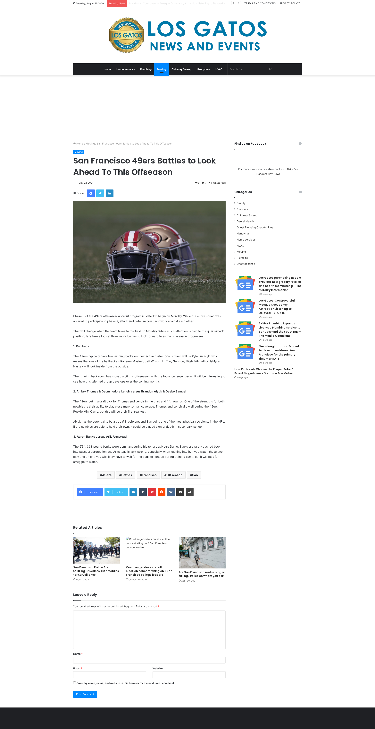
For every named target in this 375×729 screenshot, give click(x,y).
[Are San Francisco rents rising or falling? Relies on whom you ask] (202, 552)
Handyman (203, 69)
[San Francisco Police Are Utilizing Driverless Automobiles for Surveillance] (96, 550)
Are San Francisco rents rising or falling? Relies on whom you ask (202, 574)
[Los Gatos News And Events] (187, 35)
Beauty (241, 203)
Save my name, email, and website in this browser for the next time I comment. (126, 683)
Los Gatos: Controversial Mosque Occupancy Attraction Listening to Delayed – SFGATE (277, 307)
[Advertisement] (187, 108)
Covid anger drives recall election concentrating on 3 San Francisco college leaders (149, 571)
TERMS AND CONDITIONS (260, 3)
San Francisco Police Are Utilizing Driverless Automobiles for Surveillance (96, 571)
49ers (107, 475)
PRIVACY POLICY (289, 3)
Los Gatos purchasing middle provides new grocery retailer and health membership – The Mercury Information (280, 284)
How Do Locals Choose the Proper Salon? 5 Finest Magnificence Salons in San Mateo (265, 371)
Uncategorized (246, 263)
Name (78, 653)
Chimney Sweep (181, 69)
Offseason (174, 475)
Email (77, 668)
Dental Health (245, 221)
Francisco (149, 475)
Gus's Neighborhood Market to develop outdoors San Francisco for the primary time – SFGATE (279, 352)
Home (107, 69)
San (195, 475)
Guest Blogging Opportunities (255, 227)
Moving (161, 69)
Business (242, 209)
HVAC (219, 69)
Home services (125, 69)
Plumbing (146, 69)
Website (158, 668)
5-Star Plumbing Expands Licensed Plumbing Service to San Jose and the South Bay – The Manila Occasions (280, 329)
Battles (126, 475)
